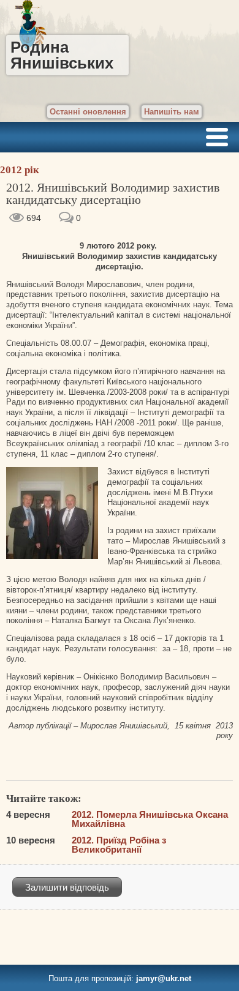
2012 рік (19, 170)
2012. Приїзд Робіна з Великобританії (119, 845)
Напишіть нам (171, 111)
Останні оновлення (88, 111)
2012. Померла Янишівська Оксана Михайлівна (150, 819)
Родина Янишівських (61, 55)
